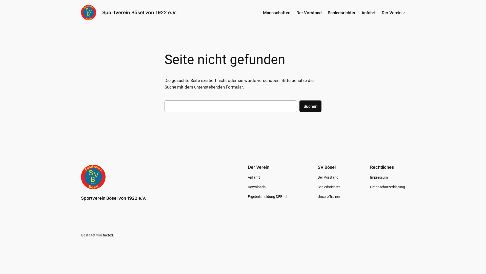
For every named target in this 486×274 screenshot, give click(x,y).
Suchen (310, 106)
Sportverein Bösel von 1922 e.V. (139, 12)
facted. (108, 235)
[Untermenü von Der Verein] (403, 12)
